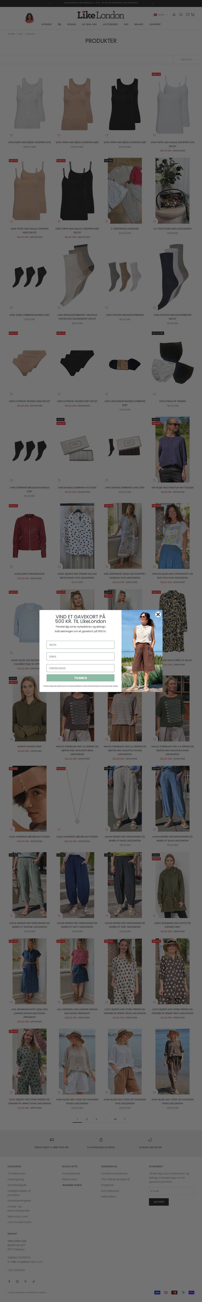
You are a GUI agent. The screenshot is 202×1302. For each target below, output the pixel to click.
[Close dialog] (158, 614)
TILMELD (80, 678)
